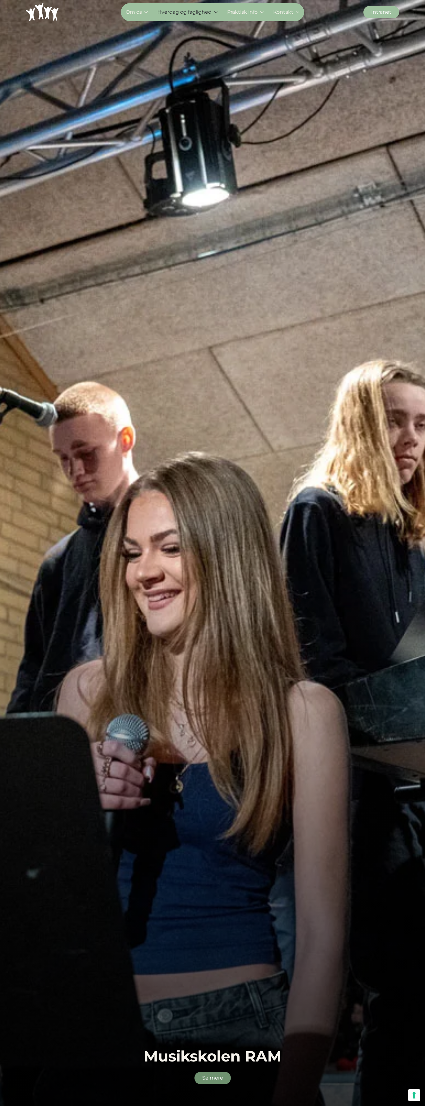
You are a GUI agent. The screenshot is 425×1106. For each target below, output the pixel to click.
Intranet (381, 12)
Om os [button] (134, 12)
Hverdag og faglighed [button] (184, 12)
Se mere (212, 1078)
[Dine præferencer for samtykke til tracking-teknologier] (414, 1095)
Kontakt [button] (283, 12)
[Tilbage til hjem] (42, 12)
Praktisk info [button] (242, 12)
